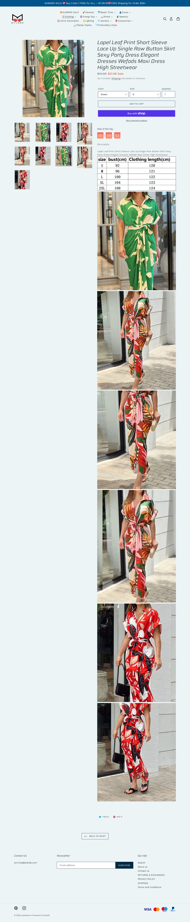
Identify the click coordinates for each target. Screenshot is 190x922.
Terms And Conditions (149, 887)
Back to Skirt (97, 836)
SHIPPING (143, 883)
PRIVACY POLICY (146, 879)
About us (142, 867)
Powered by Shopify (41, 915)
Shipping (115, 78)
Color (101, 88)
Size (132, 88)
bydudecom (26, 915)
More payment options (136, 120)
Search (141, 862)
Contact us (143, 871)
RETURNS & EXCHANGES (151, 875)
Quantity (166, 88)
